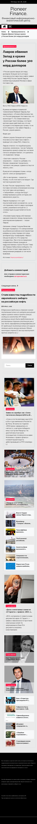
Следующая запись (8, 286)
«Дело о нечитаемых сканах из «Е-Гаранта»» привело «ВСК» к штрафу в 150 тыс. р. (18, 611)
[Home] (4, 26)
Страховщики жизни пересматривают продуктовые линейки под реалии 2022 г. (23, 742)
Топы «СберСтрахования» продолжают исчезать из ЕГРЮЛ (17, 689)
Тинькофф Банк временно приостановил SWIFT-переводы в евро (23, 531)
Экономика (10, 409)
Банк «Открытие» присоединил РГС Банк (22, 699)
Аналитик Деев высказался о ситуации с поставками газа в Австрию (22, 548)
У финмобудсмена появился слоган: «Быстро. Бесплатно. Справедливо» (23, 717)
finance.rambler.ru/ (17, 257)
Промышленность (9, 46)
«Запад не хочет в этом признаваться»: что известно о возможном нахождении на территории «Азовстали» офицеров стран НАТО (18, 503)
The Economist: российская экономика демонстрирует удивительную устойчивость (22, 540)
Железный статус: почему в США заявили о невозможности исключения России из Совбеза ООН (18, 473)
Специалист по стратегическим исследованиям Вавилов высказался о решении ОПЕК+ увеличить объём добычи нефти (24, 557)
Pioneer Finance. (18, 11)
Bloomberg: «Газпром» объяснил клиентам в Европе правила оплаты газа (23, 523)
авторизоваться (20, 276)
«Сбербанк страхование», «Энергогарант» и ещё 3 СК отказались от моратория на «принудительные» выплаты (23, 734)
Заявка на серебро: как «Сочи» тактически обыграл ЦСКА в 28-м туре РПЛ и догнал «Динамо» (19, 414)
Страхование (11, 606)
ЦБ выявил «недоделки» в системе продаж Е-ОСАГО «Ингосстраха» (23, 725)
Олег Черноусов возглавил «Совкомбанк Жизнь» (15, 658)
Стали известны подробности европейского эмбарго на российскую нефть (18, 298)
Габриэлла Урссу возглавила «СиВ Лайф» (22, 708)
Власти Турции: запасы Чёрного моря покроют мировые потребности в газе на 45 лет (23, 514)
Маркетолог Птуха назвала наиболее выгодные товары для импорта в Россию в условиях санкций (24, 565)
